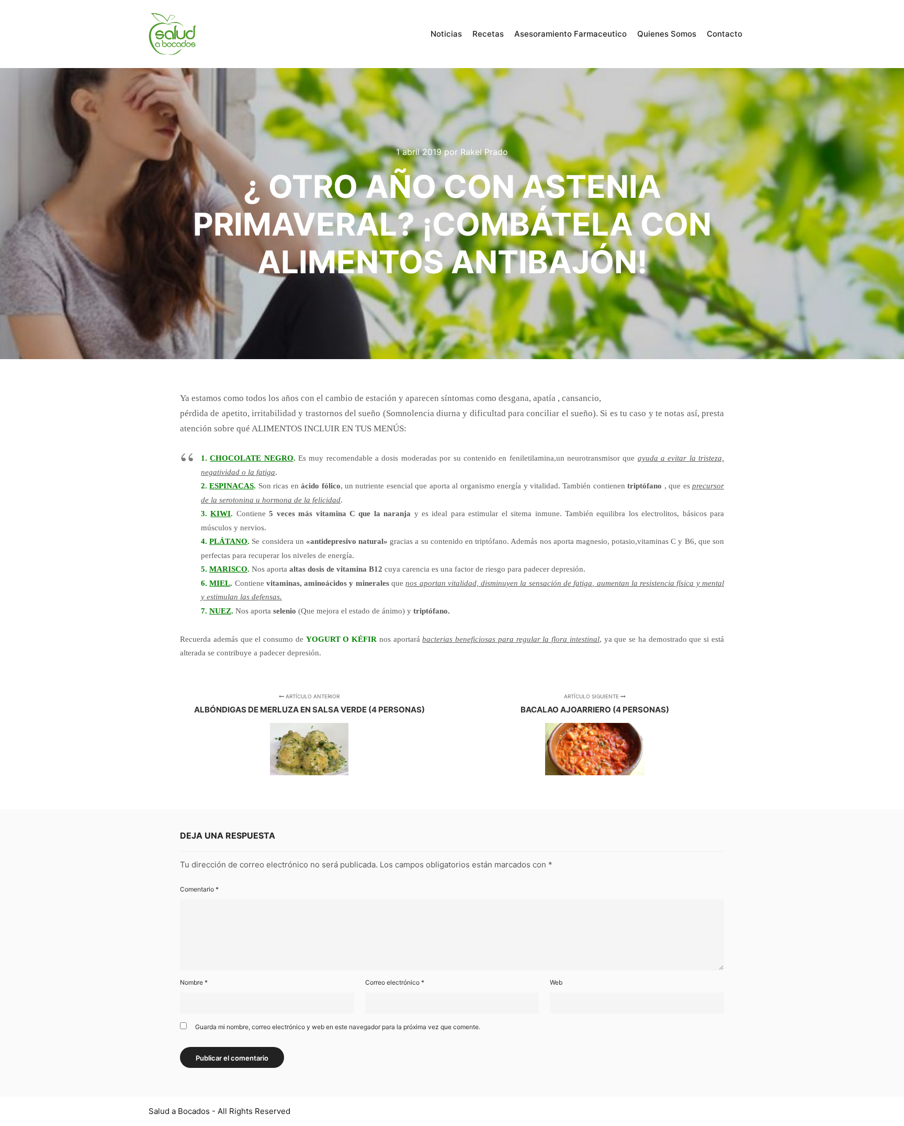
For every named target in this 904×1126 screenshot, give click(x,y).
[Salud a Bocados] (172, 34)
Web (556, 982)
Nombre (194, 982)
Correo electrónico (394, 982)
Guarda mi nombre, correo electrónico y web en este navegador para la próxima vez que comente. (337, 1027)
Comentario (199, 889)
